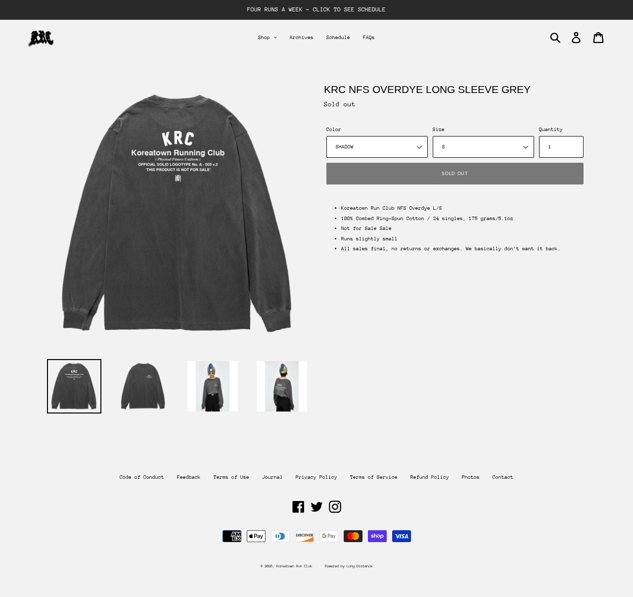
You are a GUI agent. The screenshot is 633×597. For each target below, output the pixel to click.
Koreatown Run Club (294, 566)
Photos (471, 477)
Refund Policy (429, 477)
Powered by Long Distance (348, 566)
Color (333, 130)
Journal (272, 477)
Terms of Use (231, 477)
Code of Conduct (142, 477)
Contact (503, 477)
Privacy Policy (316, 477)
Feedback (189, 477)
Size (439, 130)
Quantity (551, 130)
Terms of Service (374, 477)
